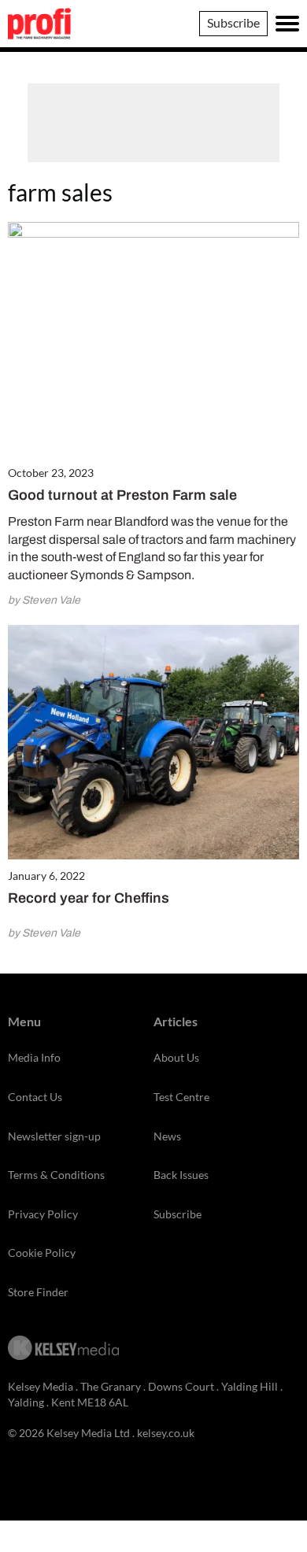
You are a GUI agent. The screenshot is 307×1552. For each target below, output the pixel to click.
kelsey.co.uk (165, 1432)
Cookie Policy (42, 1252)
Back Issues (181, 1174)
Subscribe (233, 22)
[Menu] (287, 23)
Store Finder (38, 1292)
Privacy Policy (43, 1214)
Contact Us (35, 1096)
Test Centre (181, 1096)
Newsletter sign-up (54, 1136)
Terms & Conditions (56, 1174)
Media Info (34, 1057)
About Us (176, 1057)
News (167, 1136)
